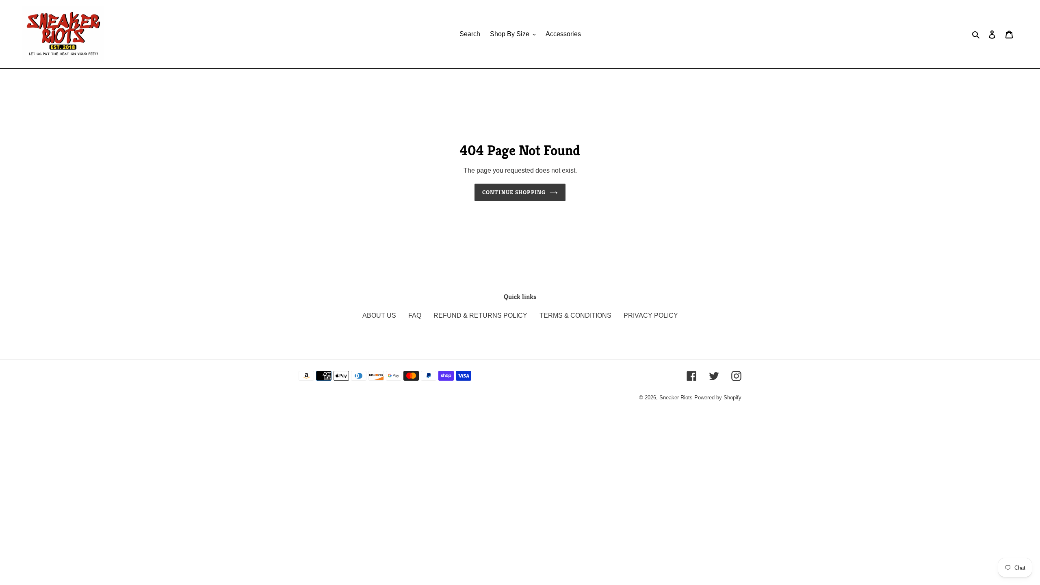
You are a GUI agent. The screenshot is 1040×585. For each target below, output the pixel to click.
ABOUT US (379, 315)
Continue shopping (514, 192)
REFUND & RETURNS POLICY (480, 315)
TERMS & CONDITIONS (575, 315)
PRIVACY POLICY (651, 315)
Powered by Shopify (717, 397)
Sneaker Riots (676, 397)
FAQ (414, 315)
